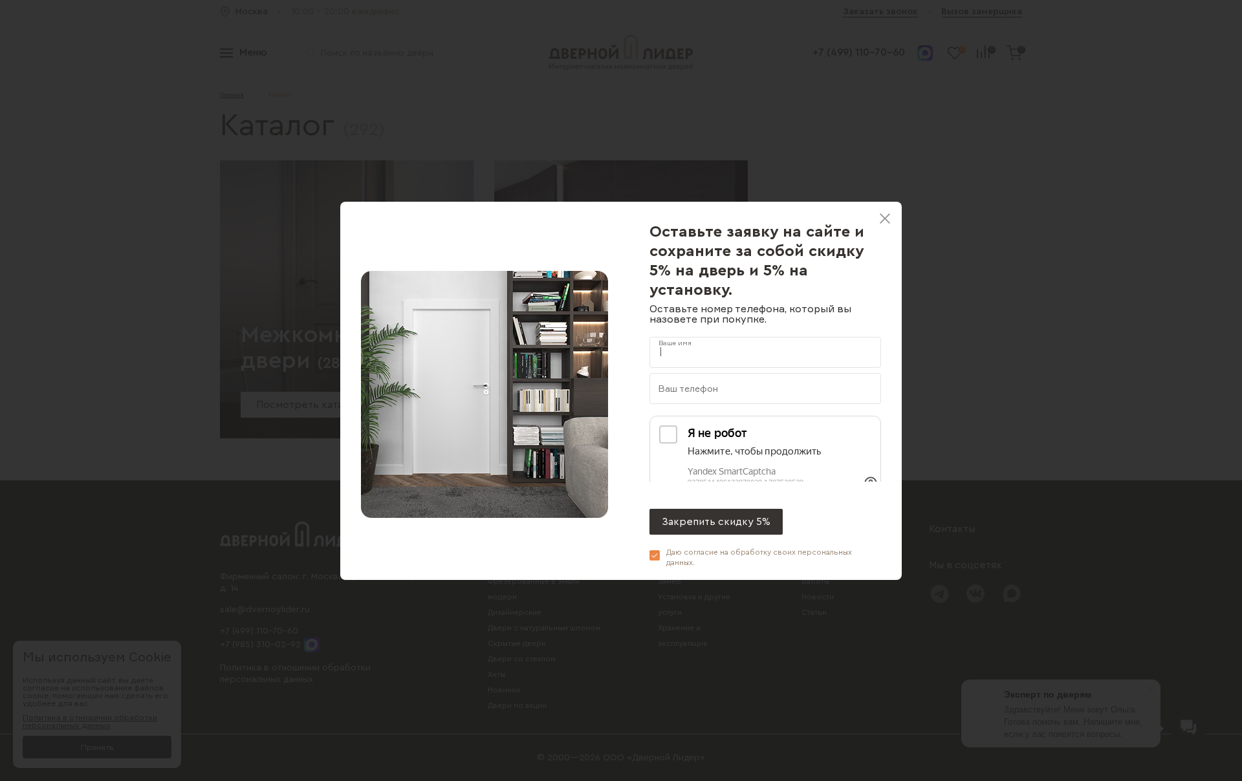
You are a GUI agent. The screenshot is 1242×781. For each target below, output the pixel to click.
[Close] (885, 218)
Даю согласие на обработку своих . (759, 557)
